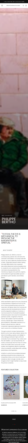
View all (14, 411)
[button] (2, 5)
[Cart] (26, 5)
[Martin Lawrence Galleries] (14, 429)
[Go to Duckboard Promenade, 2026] (11, 387)
